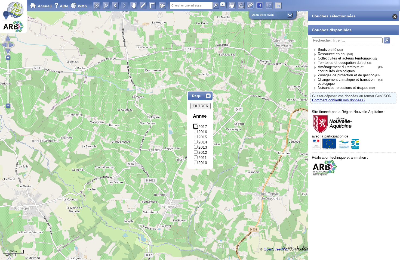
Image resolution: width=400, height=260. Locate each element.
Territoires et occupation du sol (342, 63)
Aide (61, 6)
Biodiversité (327, 50)
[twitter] (269, 5)
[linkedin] (278, 5)
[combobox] (222, 4)
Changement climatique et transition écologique (346, 81)
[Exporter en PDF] (241, 5)
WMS (82, 6)
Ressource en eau (332, 54)
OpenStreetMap (276, 249)
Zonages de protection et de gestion (346, 75)
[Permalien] (250, 5)
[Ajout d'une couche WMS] (162, 5)
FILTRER (200, 106)
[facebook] (259, 5)
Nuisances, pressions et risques (343, 88)
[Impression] (232, 5)
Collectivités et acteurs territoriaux (345, 58)
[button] (208, 96)
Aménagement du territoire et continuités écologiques (341, 69)
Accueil (45, 6)
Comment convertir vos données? (338, 100)
